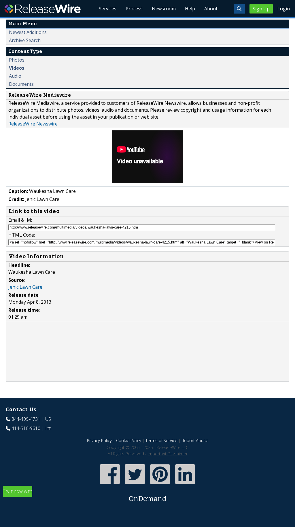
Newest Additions (28, 32)
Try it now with (84, 495)
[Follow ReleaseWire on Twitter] (135, 484)
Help (190, 8)
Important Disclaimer (168, 453)
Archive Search (25, 40)
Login (283, 8)
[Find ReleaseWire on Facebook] (110, 484)
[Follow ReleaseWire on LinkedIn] (185, 484)
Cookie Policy (128, 440)
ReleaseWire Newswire (33, 124)
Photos (16, 60)
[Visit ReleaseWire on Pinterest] (160, 484)
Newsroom (164, 8)
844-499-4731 (26, 419)
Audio (15, 76)
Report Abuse (195, 440)
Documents (21, 84)
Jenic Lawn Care (25, 287)
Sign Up (261, 8)
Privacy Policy (99, 440)
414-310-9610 (26, 428)
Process (134, 8)
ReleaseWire (42, 8)
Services (107, 8)
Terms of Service (161, 440)
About (211, 8)
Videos (16, 68)
